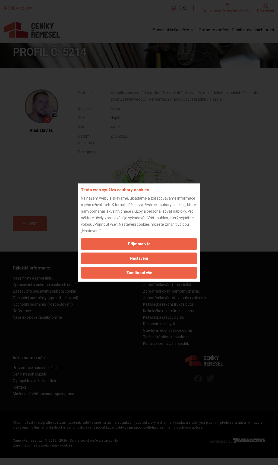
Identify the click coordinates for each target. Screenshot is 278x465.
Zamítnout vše (139, 272)
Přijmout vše (139, 243)
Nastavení (139, 258)
